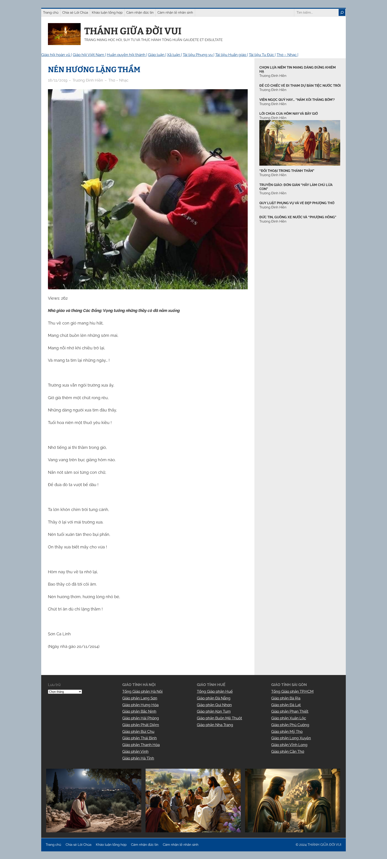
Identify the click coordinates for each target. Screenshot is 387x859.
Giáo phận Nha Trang (215, 725)
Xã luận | (174, 54)
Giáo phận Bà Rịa (285, 698)
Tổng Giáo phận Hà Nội (142, 691)
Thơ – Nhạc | (287, 54)
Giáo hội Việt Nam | (89, 54)
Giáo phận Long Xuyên (291, 738)
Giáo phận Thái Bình (139, 738)
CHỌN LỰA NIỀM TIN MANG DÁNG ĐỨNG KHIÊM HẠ (297, 69)
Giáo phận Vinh (135, 751)
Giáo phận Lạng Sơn (139, 698)
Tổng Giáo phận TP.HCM (292, 691)
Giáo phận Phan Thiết (289, 711)
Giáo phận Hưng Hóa (140, 705)
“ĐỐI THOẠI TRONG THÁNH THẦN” (286, 171)
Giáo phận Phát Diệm (140, 725)
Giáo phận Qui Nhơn (214, 705)
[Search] (342, 12)
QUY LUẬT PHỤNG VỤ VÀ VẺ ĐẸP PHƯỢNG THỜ (296, 203)
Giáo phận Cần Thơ (287, 751)
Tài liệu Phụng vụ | (198, 54)
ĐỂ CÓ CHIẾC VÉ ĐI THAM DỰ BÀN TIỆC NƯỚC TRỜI (300, 86)
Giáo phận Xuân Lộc (288, 718)
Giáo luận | (157, 54)
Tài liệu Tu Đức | (262, 54)
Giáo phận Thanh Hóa (141, 744)
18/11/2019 (57, 80)
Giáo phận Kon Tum (214, 711)
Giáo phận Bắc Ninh (139, 711)
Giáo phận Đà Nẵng (213, 698)
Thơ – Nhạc (118, 80)
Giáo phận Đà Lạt (286, 705)
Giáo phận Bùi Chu (138, 731)
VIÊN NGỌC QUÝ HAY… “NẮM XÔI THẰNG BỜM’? (297, 100)
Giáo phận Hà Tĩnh (138, 758)
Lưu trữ (54, 684)
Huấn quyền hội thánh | (127, 54)
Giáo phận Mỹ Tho (287, 731)
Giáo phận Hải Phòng (140, 718)
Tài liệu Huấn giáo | (231, 54)
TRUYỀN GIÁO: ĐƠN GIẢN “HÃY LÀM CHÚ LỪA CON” (296, 187)
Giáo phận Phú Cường (290, 725)
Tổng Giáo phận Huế (215, 691)
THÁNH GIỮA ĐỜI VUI (132, 31)
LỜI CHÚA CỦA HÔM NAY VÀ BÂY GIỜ (288, 114)
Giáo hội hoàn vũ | (56, 54)
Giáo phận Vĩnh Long (289, 744)
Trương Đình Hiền (272, 175)
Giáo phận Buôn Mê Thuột (219, 718)
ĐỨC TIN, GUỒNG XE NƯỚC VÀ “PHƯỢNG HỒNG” (297, 217)
